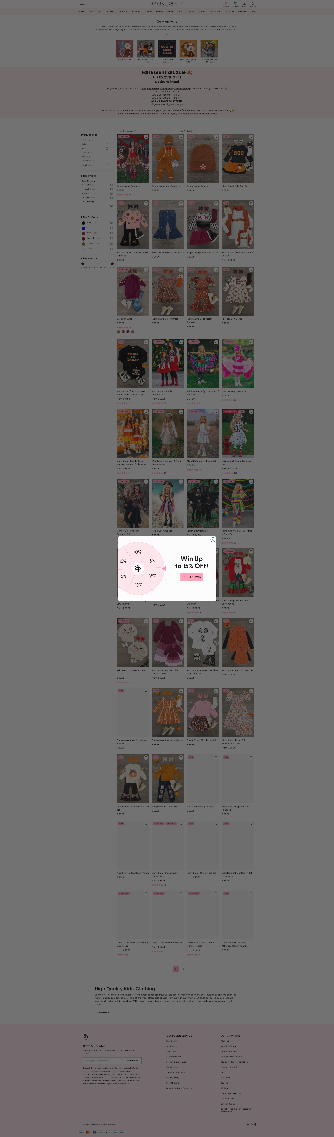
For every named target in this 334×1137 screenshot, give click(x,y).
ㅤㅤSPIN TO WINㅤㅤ (192, 577)
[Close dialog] (213, 539)
